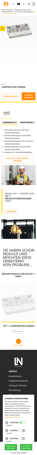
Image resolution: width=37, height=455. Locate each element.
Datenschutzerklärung (12, 417)
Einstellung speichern (11, 447)
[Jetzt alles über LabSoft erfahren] (17, 159)
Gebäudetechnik (7, 12)
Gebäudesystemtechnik (22, 10)
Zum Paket (11, 211)
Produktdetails (10, 96)
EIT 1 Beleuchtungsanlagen (23, 12)
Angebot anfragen (28, 96)
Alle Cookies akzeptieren (26, 447)
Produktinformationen (18, 381)
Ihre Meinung (14, 390)
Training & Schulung (17, 385)
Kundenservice (15, 376)
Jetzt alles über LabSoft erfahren (17, 159)
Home (3, 10)
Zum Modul (18, 331)
